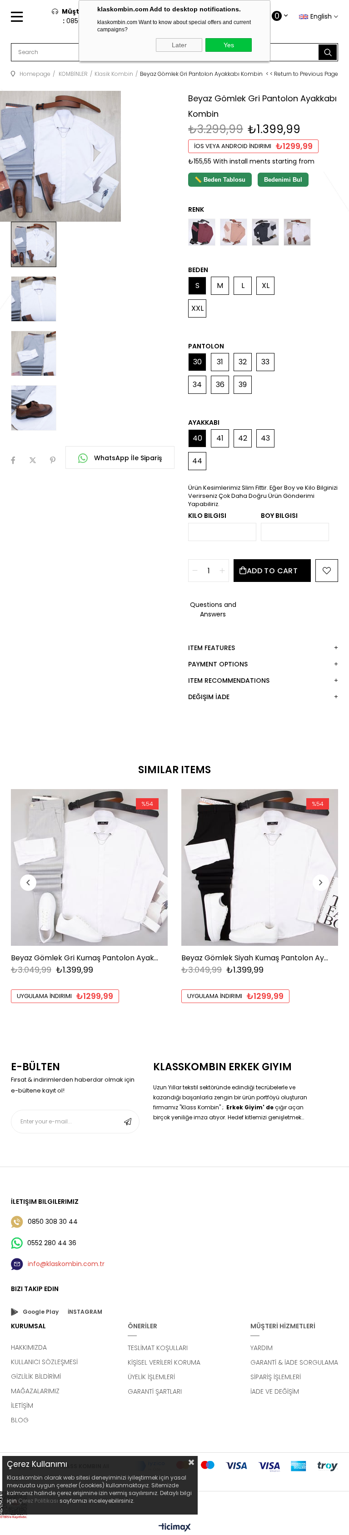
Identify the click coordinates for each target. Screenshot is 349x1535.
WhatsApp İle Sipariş (127, 457)
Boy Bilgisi (279, 515)
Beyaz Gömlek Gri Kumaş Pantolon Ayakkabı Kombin (85, 958)
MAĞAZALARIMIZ (35, 1391)
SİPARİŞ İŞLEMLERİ (275, 1376)
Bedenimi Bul (283, 179)
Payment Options (218, 664)
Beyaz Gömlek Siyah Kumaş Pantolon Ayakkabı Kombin (255, 958)
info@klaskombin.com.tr (66, 1263)
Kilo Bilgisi (207, 515)
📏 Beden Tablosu (219, 179)
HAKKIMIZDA (29, 1347)
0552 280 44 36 (51, 1242)
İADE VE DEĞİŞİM (274, 1391)
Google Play (41, 1312)
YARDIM (261, 1347)
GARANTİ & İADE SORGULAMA (294, 1362)
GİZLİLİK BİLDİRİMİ (36, 1376)
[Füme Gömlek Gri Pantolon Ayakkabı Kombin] (265, 232)
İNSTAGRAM (85, 1312)
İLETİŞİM (22, 1405)
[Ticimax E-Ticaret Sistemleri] (175, 1528)
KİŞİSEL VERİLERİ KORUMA (164, 1362)
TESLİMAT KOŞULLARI (158, 1347)
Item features (211, 647)
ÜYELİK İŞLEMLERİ (151, 1376)
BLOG (20, 1420)
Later (179, 45)
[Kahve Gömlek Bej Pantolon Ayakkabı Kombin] (233, 232)
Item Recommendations (228, 680)
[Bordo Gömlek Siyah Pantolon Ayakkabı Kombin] (202, 232)
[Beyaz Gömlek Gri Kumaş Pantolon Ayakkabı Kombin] (89, 867)
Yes (229, 45)
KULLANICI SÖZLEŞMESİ (44, 1361)
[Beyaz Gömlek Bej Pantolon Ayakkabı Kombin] (297, 232)
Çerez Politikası (38, 1501)
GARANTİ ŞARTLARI (155, 1391)
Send (127, 1121)
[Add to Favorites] (326, 570)
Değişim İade (208, 696)
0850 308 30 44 (53, 1221)
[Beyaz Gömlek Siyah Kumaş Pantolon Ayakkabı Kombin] (259, 867)
